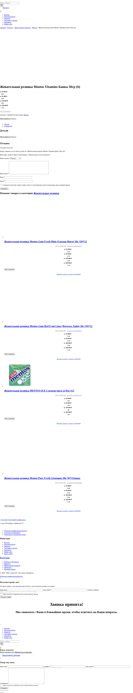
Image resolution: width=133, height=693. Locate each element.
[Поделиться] (3, 690)
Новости (7, 18)
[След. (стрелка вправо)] (3, 692)
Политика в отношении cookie (15, 534)
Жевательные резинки (22, 28)
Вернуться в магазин (24, 652)
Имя (2, 177)
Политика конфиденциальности (15, 531)
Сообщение (4, 683)
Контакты (7, 22)
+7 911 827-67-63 (6, 520)
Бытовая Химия (9, 569)
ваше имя (3, 590)
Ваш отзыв (4, 173)
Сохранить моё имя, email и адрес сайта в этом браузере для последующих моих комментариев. (36, 185)
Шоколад (7, 564)
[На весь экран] (5, 690)
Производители (9, 17)
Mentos (34, 28)
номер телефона (93, 590)
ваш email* (47, 590)
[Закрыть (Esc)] (1, 690)
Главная (3, 28)
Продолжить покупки (11, 655)
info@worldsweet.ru (19, 520)
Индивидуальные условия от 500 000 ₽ (69, 274)
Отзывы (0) (8, 126)
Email (2, 181)
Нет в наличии (9, 269)
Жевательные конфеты (12, 565)
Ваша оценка (5, 158)
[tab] (68, 124)
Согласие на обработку (12, 533)
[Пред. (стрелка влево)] (1, 692)
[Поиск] (2, 5)
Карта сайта (8, 554)
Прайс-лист (8, 24)
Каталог (7, 15)
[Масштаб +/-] (7, 690)
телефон (46, 666)
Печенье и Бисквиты (11, 562)
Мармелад (7, 567)
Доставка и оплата (10, 20)
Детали (6, 124)
